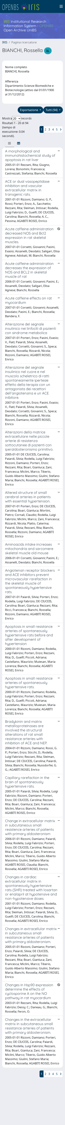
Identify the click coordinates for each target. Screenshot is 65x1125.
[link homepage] (22, 6)
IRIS (4, 42)
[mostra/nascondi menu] (61, 6)
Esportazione (29, 110)
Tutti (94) (52, 110)
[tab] (9, 143)
